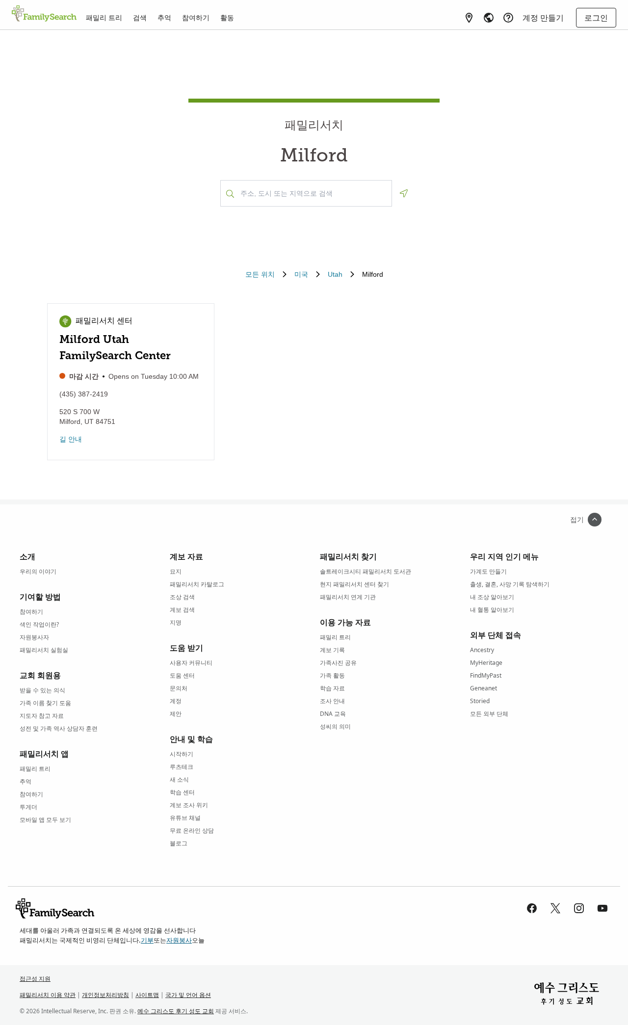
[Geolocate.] (404, 193)
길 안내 (70, 439)
